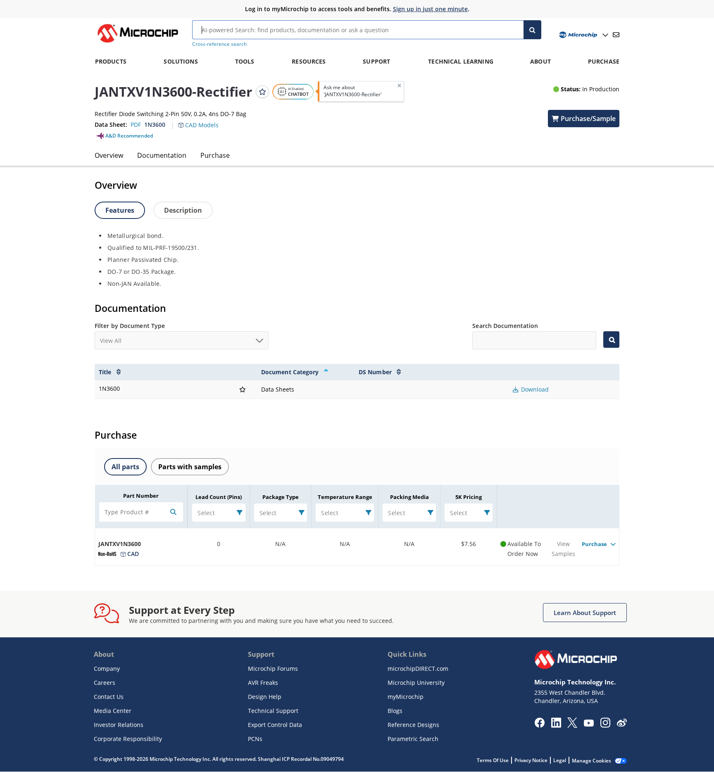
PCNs (255, 739)
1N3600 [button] (154, 124)
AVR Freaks (263, 682)
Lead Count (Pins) (218, 497)
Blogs (395, 711)
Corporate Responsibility (128, 739)
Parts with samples (189, 466)
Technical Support (273, 711)
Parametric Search (413, 739)
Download (534, 389)
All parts (125, 466)
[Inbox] (616, 34)
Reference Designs (413, 725)
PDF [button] (136, 124)
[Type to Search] (611, 339)
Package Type (280, 497)
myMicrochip (406, 697)
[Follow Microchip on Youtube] (588, 724)
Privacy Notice (530, 760)
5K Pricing (468, 497)
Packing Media (409, 497)
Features (119, 210)
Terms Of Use (493, 760)
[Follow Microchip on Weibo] (621, 724)
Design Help (264, 697)
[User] (583, 35)
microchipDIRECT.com (418, 668)
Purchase (215, 155)
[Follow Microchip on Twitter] (572, 725)
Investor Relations (118, 725)
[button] (202, 120)
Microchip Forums (273, 668)
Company (107, 668)
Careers (104, 682)
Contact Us (109, 697)
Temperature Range (345, 497)
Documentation (161, 155)
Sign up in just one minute (430, 9)
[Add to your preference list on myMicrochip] (262, 91)
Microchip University (416, 682)
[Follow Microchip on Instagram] (605, 725)
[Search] (532, 29)
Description (183, 210)
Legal (559, 760)
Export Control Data (275, 725)
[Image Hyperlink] (138, 42)
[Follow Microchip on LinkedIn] (556, 725)
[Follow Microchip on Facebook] (539, 725)
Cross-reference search (219, 44)
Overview (109, 155)
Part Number (141, 495)
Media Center (112, 711)
